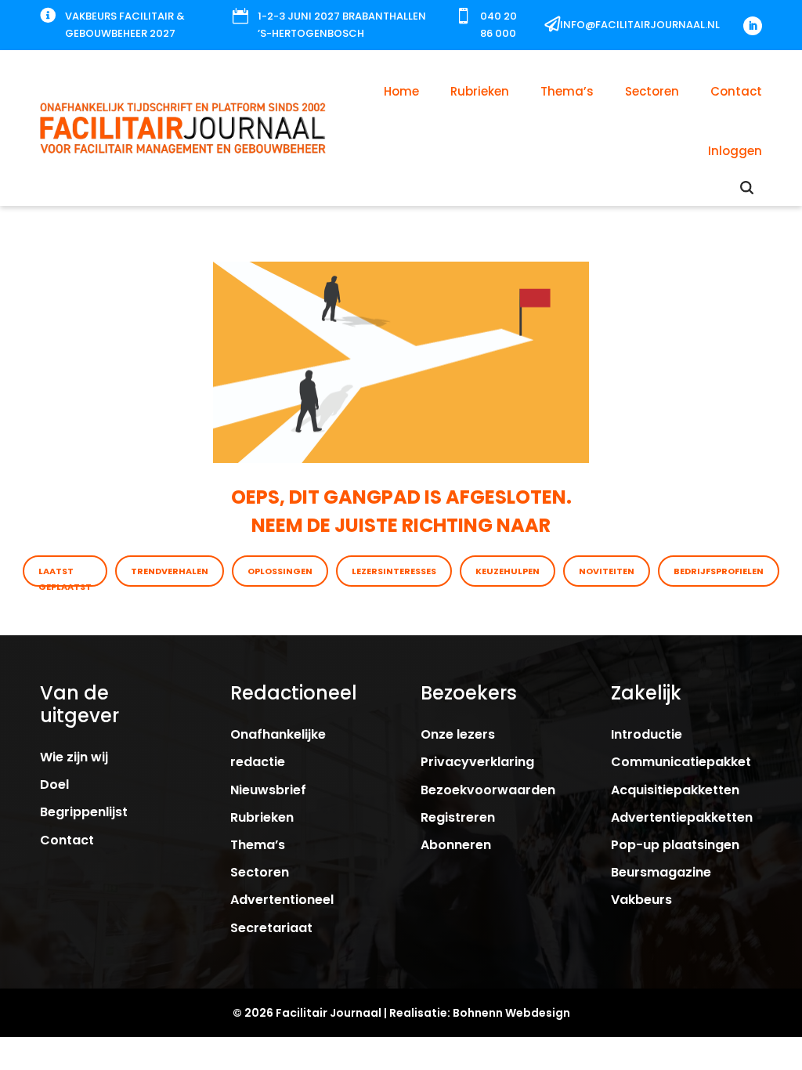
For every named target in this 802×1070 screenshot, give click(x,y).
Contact (736, 91)
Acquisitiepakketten (675, 790)
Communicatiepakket (681, 762)
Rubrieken (479, 91)
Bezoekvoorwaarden (488, 790)
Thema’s (567, 91)
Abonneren (456, 845)
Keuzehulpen (507, 571)
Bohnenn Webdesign (511, 1013)
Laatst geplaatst (65, 576)
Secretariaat (271, 928)
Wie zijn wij (74, 757)
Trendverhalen (169, 571)
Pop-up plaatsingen (675, 845)
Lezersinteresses (394, 571)
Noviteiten (606, 571)
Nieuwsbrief (268, 790)
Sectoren (652, 91)
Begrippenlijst (84, 812)
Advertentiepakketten (682, 817)
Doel (54, 784)
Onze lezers (458, 734)
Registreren (458, 817)
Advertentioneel (282, 900)
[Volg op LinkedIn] (752, 25)
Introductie (646, 734)
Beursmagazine (661, 872)
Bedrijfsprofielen (719, 571)
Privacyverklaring (477, 762)
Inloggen (735, 151)
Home (401, 91)
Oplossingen (279, 571)
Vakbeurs (641, 900)
